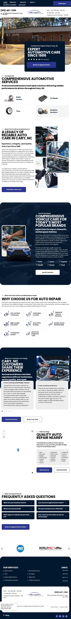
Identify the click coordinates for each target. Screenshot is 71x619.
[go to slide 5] (10, 411)
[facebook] (56, 616)
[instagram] (60, 616)
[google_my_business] (66, 616)
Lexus (51, 262)
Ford (63, 265)
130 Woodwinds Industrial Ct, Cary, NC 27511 (13, 13)
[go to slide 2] (4, 411)
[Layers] (32, 431)
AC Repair (54, 98)
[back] (2, 548)
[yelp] (63, 616)
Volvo (40, 262)
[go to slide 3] (6, 411)
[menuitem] (6, 2)
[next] (69, 548)
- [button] (4, 433)
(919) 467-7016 (8, 10)
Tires (18, 111)
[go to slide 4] (8, 411)
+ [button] (4, 431)
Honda (40, 265)
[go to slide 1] (2, 411)
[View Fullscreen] (4, 437)
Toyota (64, 262)
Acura (51, 265)
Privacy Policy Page (6, 608)
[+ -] (18, 452)
